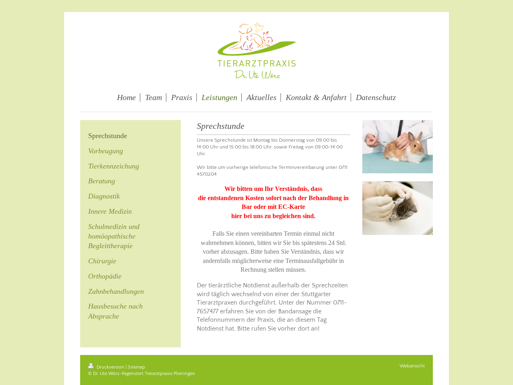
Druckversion (110, 367)
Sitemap (136, 367)
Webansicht (412, 366)
